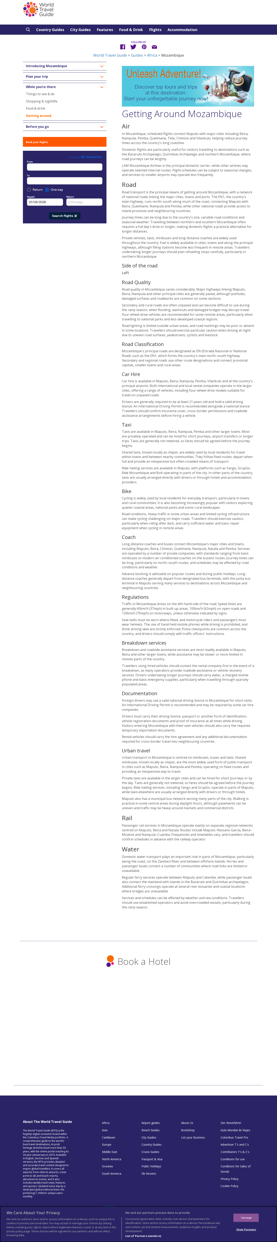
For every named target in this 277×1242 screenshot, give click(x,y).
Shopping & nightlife (41, 101)
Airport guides (151, 1123)
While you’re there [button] (41, 87)
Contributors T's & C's (235, 1152)
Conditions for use (233, 1159)
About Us (187, 1123)
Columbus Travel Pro (234, 1137)
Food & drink (35, 108)
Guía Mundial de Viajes (235, 1130)
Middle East (109, 1152)
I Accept (246, 1217)
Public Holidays (151, 1166)
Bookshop (188, 1130)
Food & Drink (131, 29)
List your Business (193, 1137)
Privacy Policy (229, 1179)
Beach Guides (151, 1130)
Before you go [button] (37, 127)
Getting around (38, 115)
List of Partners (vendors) (143, 1236)
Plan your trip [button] (37, 77)
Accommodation (182, 29)
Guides (137, 55)
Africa (152, 55)
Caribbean (108, 1137)
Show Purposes (246, 1229)
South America (111, 1173)
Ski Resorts (149, 1173)
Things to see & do (40, 94)
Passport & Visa (152, 1159)
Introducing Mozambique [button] (46, 66)
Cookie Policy (229, 1186)
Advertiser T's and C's (235, 1144)
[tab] (64, 66)
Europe (106, 1144)
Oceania (107, 1166)
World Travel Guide (110, 55)
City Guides (80, 29)
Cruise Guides (150, 1152)
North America (111, 1159)
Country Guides (50, 29)
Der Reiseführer (231, 1123)
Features (105, 29)
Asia (104, 1130)
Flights (155, 29)
